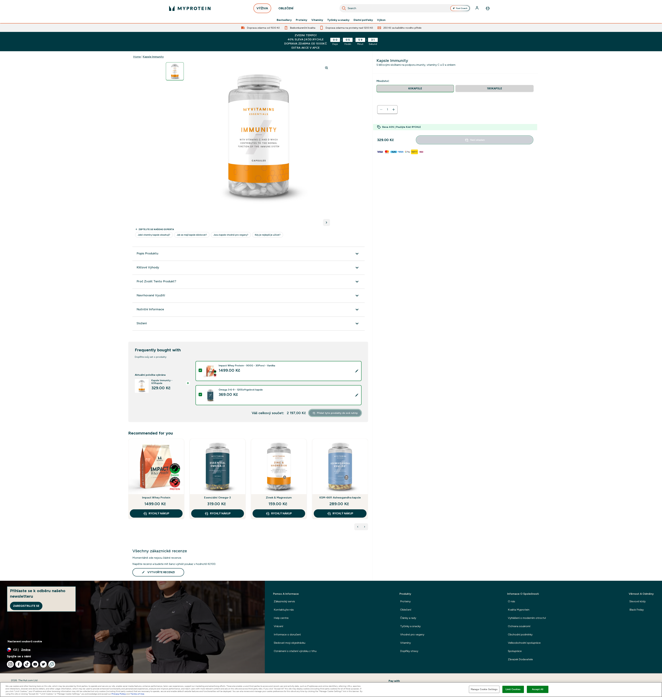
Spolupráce (515, 651)
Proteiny (301, 20)
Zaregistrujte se (26, 605)
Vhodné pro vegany (412, 634)
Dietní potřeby (363, 20)
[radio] (415, 88)
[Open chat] (51, 664)
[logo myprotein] (189, 8)
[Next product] (364, 526)
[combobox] (405, 8)
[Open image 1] (175, 71)
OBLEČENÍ (285, 8)
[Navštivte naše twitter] (43, 664)
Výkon (381, 20)
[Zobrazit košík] (488, 8)
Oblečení (405, 609)
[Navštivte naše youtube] (35, 664)
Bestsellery (284, 20)
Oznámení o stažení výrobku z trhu (295, 651)
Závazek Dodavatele (520, 659)
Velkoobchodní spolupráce (524, 642)
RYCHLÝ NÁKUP (159, 513)
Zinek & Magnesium (279, 497)
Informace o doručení (287, 634)
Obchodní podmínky (520, 634)
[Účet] (477, 8)
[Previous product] (357, 526)
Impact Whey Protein (156, 497)
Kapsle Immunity (153, 56)
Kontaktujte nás (284, 609)
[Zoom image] (326, 68)
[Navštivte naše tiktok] (26, 664)
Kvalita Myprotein (518, 609)
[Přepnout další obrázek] (326, 222)
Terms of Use (137, 694)
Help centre (281, 617)
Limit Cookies (513, 689)
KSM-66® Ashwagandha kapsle (340, 497)
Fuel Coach (461, 8)
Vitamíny (317, 20)
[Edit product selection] (356, 371)
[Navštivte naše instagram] (10, 664)
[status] (387, 109)
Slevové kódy (637, 601)
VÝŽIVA (262, 8)
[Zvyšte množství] (393, 109)
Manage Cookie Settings (484, 689)
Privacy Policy (119, 694)
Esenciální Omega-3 (217, 497)
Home (137, 56)
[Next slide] (367, 486)
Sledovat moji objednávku (289, 642)
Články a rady (408, 617)
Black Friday (636, 609)
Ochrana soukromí (519, 626)
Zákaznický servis (284, 601)
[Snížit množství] (381, 109)
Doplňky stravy (409, 651)
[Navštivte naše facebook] (18, 664)
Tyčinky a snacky (338, 20)
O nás (511, 601)
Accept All (537, 689)
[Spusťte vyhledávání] (344, 8)
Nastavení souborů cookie (25, 641)
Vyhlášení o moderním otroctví (527, 617)
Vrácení (278, 626)
